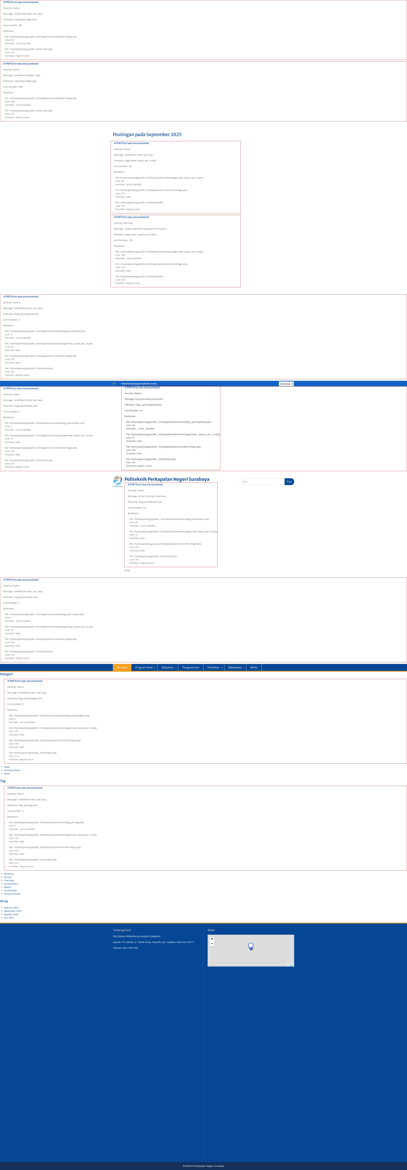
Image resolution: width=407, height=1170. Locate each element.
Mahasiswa (234, 667)
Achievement (11, 883)
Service (8, 877)
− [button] (212, 944)
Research (9, 873)
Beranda (122, 667)
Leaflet (290, 965)
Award (7, 887)
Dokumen (167, 667)
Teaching (9, 880)
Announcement (12, 770)
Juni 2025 (9, 917)
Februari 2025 (11, 907)
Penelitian (213, 667)
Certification (10, 890)
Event (7, 773)
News (7, 766)
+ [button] (212, 939)
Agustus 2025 (11, 914)
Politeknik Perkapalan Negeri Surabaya (167, 479)
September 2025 (12, 910)
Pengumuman (190, 667)
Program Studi (144, 667)
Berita (254, 667)
